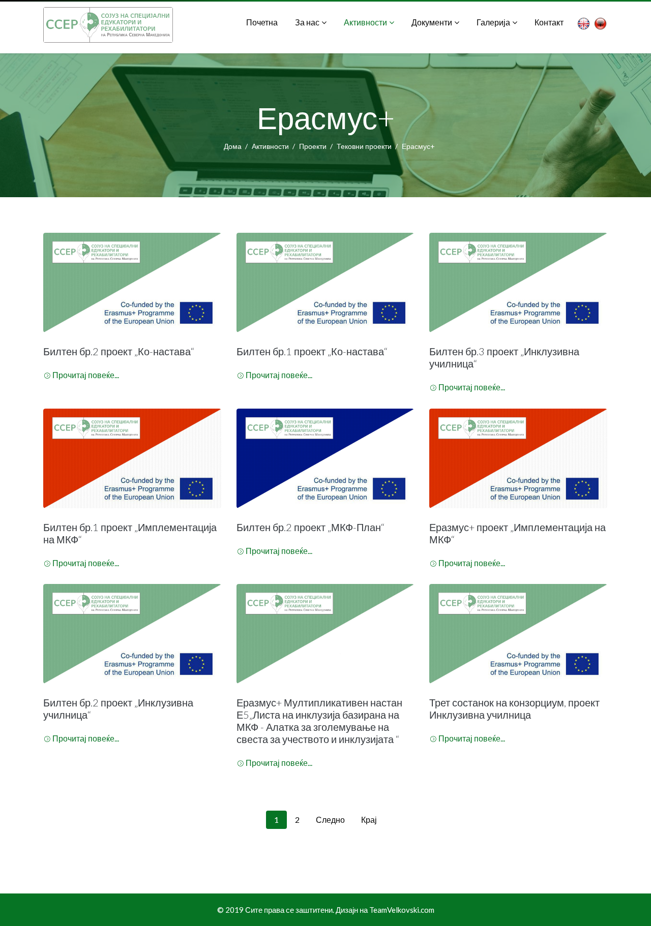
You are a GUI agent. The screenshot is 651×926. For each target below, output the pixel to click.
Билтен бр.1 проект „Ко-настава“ (312, 351)
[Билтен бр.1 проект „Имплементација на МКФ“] (132, 458)
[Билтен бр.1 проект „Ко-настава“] (325, 282)
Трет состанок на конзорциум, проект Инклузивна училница (514, 708)
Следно (330, 819)
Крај (369, 819)
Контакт (549, 22)
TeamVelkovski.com (401, 909)
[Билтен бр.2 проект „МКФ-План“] (325, 458)
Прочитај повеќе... (85, 375)
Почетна (262, 22)
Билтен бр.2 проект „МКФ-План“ (310, 527)
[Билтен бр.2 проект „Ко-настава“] (132, 282)
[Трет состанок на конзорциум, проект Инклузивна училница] (518, 634)
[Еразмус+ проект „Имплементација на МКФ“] (518, 458)
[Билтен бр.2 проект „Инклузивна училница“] (132, 634)
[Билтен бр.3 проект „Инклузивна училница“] (518, 282)
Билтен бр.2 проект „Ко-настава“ (118, 351)
